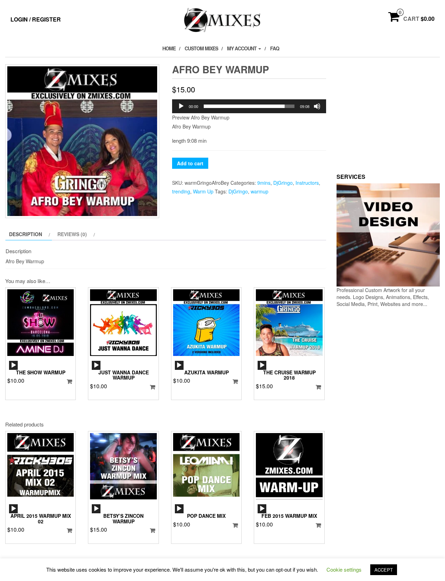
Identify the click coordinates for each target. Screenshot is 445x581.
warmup (259, 191)
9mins (263, 182)
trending (181, 191)
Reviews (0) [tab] (72, 234)
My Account (242, 48)
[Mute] (317, 106)
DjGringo (283, 182)
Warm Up (203, 191)
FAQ (274, 48)
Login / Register (35, 19)
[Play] (181, 106)
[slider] (249, 106)
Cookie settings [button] (344, 569)
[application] (249, 106)
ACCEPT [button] (383, 569)
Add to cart (190, 163)
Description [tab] (25, 234)
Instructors (307, 182)
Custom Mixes (201, 48)
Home (169, 48)
